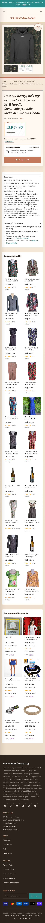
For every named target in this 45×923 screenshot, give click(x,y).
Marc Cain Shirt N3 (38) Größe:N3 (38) (13, 590)
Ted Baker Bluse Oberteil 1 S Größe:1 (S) (31, 590)
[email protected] (22, 238)
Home (4, 81)
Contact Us (7, 845)
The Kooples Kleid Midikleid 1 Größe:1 (30, 383)
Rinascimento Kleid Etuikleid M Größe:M (11, 452)
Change (36, 147)
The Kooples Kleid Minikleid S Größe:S (11, 280)
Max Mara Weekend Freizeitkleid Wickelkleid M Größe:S (31, 349)
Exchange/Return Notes (13, 223)
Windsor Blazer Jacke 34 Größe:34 (12, 314)
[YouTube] (17, 805)
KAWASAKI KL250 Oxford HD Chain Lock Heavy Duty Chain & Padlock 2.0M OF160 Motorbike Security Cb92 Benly (32, 680)
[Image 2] (14, 68)
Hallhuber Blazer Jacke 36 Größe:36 (32, 280)
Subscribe (35, 896)
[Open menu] (4, 10)
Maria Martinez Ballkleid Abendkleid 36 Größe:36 (31, 418)
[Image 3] (22, 68)
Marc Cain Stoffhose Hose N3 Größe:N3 (12, 383)
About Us (6, 840)
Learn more (9, 142)
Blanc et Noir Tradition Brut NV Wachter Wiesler (31, 487)
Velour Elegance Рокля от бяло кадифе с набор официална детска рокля (32, 638)
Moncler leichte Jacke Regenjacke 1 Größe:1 (31, 314)
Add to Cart (22, 160)
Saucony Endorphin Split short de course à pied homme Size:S (12, 680)
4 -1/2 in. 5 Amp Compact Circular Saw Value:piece (12, 722)
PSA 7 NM (8, 637)
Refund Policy (8, 865)
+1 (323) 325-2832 (10, 823)
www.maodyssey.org (22, 18)
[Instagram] (11, 805)
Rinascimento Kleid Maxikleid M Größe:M (12, 521)
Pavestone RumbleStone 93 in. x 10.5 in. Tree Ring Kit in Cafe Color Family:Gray (32, 722)
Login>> (11, 655)
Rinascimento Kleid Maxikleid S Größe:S (11, 418)
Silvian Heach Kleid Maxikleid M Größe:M (31, 452)
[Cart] (41, 10)
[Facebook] (5, 805)
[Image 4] (29, 68)
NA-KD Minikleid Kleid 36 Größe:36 (12, 556)
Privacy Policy (8, 869)
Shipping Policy (9, 878)
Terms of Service (9, 874)
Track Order (7, 853)
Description (8, 177)
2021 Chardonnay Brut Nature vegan (31, 556)
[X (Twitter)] (29, 805)
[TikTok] (23, 805)
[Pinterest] (35, 805)
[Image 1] (7, 68)
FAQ (4, 849)
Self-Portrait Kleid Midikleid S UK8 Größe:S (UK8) (10, 349)
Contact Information (11, 883)
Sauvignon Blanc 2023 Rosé (12, 487)
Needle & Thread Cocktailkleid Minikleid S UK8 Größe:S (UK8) (32, 521)
